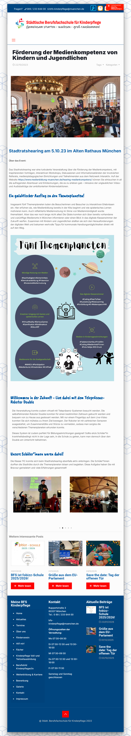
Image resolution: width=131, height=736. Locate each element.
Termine (20, 625)
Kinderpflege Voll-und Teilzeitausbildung (28, 657)
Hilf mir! (20, 643)
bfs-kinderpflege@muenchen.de (67, 8)
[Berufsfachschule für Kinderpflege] (65, 24)
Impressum (22, 698)
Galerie (20, 686)
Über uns (21, 631)
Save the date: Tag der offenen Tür (102, 576)
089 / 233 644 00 (36, 8)
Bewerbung (22, 680)
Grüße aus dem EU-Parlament (63, 576)
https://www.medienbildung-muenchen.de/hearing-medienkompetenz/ (55, 179)
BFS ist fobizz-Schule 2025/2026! (27, 576)
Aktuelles (21, 619)
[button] (13, 501)
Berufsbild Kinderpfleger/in (25, 667)
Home (19, 613)
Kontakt (20, 692)
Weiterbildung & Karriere (29, 674)
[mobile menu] (13, 40)
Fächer (19, 649)
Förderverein (22, 637)
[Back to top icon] (65, 714)
